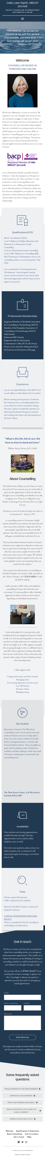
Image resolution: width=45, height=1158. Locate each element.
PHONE (27, 1003)
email (25, 851)
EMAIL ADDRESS (11, 1003)
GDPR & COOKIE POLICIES (22, 1154)
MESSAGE (8, 1014)
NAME (6, 993)
